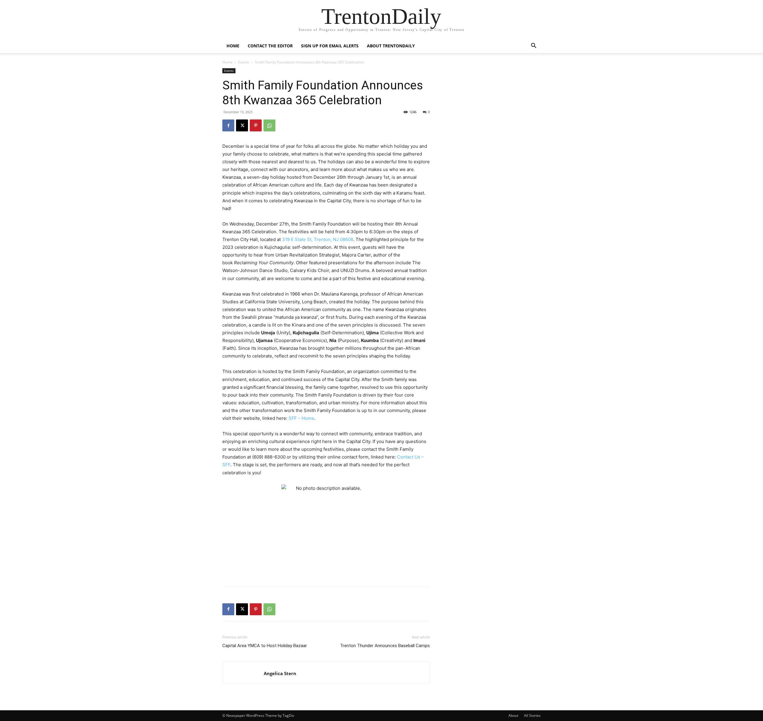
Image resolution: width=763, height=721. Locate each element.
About (513, 715)
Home (233, 46)
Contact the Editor (270, 46)
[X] (242, 125)
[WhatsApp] (269, 125)
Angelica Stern (280, 673)
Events (243, 62)
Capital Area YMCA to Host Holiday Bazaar (264, 645)
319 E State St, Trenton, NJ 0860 (316, 239)
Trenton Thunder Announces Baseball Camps (385, 645)
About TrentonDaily (391, 46)
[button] (533, 46)
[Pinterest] (256, 125)
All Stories (532, 715)
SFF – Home (301, 418)
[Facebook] (228, 125)
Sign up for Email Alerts (330, 46)
